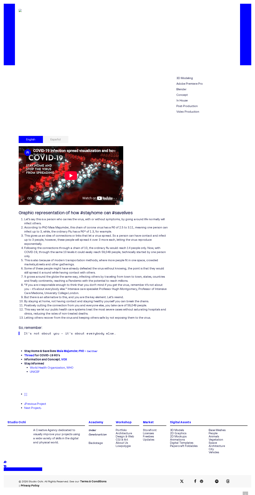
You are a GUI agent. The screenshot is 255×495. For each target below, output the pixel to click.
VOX (64, 359)
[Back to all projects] (25, 394)
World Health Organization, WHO (51, 367)
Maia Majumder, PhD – (77, 351)
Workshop (124, 422)
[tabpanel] (93, 260)
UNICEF (35, 371)
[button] (96, 443)
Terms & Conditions (93, 481)
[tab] (31, 139)
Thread (29, 355)
